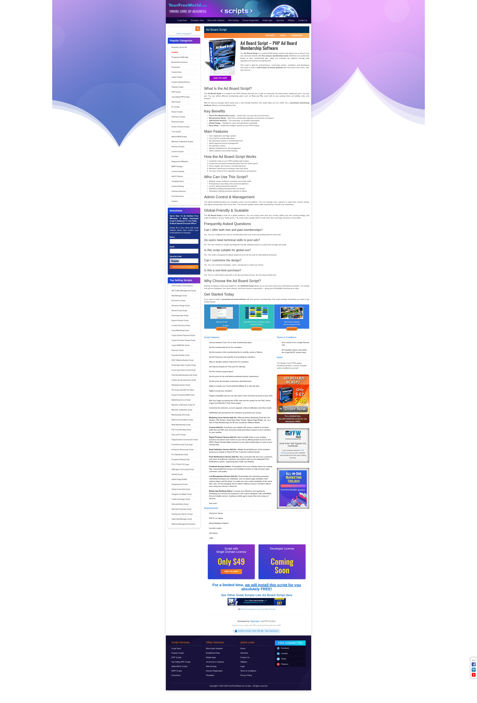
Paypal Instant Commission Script (185, 440)
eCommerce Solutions (215, 662)
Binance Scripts (178, 122)
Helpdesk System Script (181, 385)
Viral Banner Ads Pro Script (182, 514)
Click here (218, 326)
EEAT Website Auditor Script (183, 360)
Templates (210, 675)
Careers (175, 201)
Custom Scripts (178, 152)
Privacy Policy (246, 675)
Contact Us (302, 20)
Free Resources (178, 196)
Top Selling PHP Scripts (181, 97)
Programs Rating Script (181, 459)
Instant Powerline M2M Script (183, 395)
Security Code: (176, 256)
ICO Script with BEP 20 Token (183, 390)
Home (242, 648)
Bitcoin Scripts (177, 112)
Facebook (285, 648)
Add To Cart (220, 78)
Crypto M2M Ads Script (181, 345)
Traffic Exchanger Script (181, 499)
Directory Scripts (178, 147)
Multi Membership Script (181, 425)
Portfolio (175, 157)
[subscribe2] (197, 28)
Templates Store (197, 20)
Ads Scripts (176, 102)
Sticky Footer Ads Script (181, 489)
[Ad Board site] (292, 329)
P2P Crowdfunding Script (181, 430)
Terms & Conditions (248, 671)
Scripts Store (177, 72)
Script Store (182, 20)
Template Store (178, 181)
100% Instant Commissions (182, 286)
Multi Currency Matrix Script (182, 420)
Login (242, 666)
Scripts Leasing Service (181, 82)
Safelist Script (177, 474)
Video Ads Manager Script (182, 519)
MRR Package (177, 166)
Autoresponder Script (180, 315)
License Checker (178, 171)
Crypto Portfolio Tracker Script (183, 340)
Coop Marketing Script (180, 330)
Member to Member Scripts (182, 142)
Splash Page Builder (179, 479)
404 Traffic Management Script (184, 291)
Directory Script (178, 350)
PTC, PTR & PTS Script (180, 464)
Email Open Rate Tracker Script (184, 365)
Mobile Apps (268, 20)
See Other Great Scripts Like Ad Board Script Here (256, 595)
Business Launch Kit (179, 47)
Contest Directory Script (181, 325)
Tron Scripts (176, 132)
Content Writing (178, 186)
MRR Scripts (176, 671)
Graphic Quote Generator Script (184, 380)
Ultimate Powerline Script (181, 509)
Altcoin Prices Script (179, 311)
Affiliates (291, 20)
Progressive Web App (180, 57)
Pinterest (284, 664)
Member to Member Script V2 (183, 405)
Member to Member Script (182, 410)
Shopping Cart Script (180, 484)
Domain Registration (250, 20)
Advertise (280, 20)
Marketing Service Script (181, 400)
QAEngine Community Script (183, 469)
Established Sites (213, 653)
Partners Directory (179, 191)
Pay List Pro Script (179, 435)
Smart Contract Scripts (181, 127)
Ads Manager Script (179, 296)
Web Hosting (233, 20)
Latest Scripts (177, 77)
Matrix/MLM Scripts (179, 137)
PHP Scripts (176, 92)
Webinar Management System (184, 524)
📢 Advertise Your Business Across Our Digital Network (256, 609)
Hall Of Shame (177, 176)
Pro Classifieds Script (180, 455)
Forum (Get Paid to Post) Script (184, 370)
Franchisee (176, 67)
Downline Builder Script (181, 355)
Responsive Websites (180, 161)
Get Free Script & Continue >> (184, 267)
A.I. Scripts (176, 107)
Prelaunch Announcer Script (183, 450)
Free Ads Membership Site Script (184, 375)
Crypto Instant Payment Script (183, 335)
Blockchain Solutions (216, 20)
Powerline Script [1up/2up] (182, 445)
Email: (172, 247)
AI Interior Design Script (181, 306)
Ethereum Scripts (178, 117)
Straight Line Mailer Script (182, 494)
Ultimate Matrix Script (180, 504)
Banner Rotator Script (180, 320)
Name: (172, 237)
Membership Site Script (181, 415)
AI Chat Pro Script (178, 301)
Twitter (283, 659)
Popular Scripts (177, 87)
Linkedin (284, 653)
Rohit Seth (254, 621)
